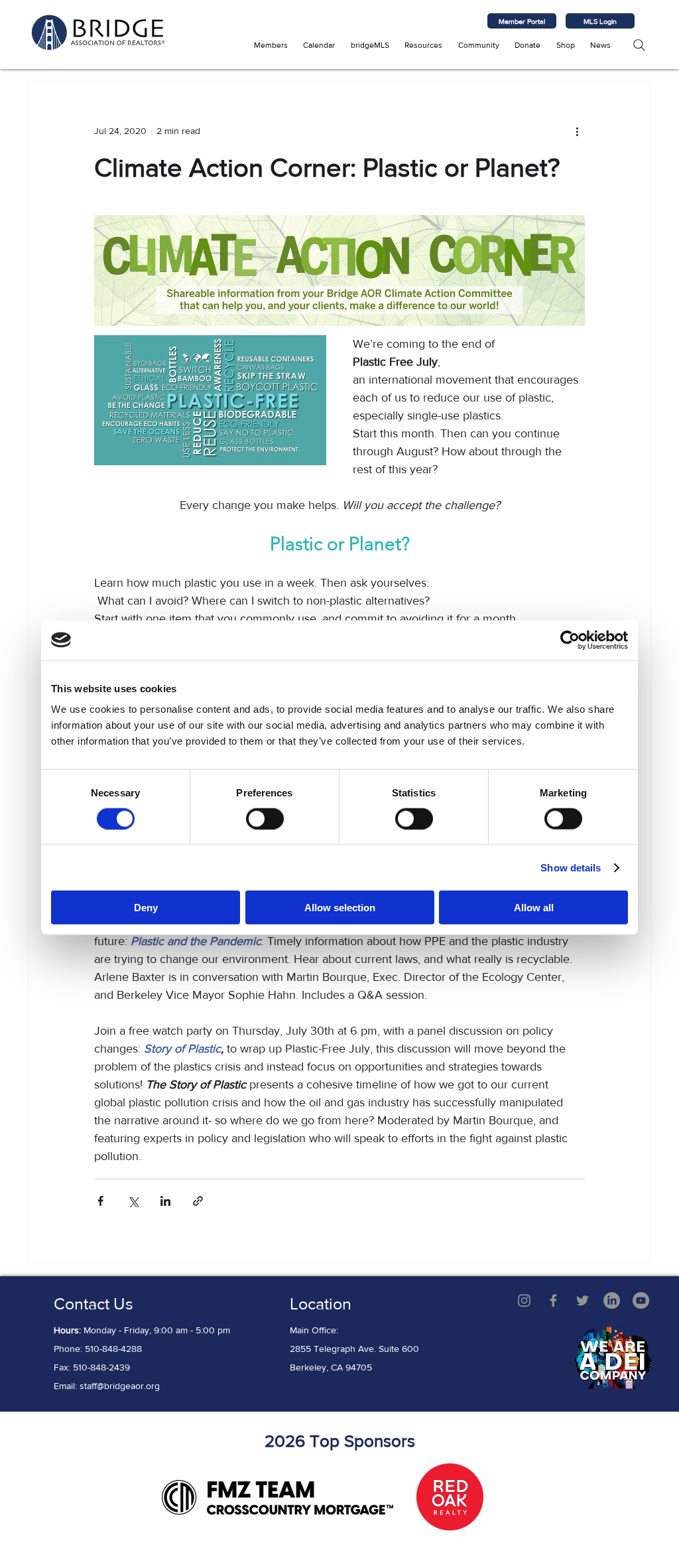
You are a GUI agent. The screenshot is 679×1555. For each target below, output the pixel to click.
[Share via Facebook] (100, 1201)
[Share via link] (198, 1201)
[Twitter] (582, 1300)
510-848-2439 (101, 1367)
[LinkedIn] (611, 1300)
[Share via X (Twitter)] (133, 1201)
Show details (570, 867)
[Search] (638, 45)
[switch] (265, 818)
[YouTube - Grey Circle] (641, 1300)
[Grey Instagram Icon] (524, 1300)
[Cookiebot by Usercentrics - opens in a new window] (570, 640)
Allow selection (339, 907)
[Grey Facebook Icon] (553, 1300)
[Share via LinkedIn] (165, 1201)
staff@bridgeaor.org (120, 1385)
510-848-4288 (113, 1348)
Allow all (534, 907)
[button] (271, 45)
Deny (146, 907)
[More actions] (577, 131)
